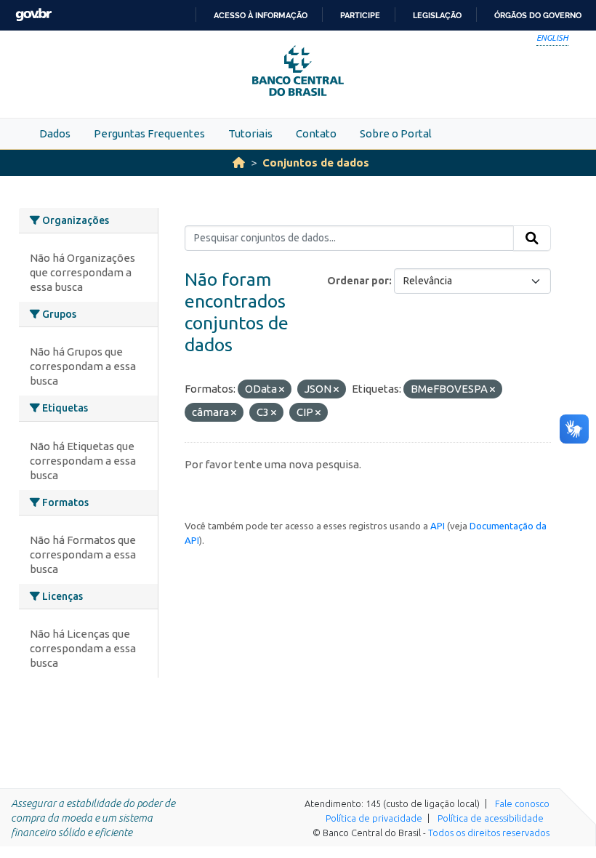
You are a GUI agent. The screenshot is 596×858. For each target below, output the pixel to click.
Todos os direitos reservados (488, 832)
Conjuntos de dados (315, 162)
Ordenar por (358, 280)
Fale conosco (522, 803)
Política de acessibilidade (491, 818)
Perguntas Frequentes (149, 133)
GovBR (33, 15)
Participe (360, 15)
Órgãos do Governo (537, 15)
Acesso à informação (260, 15)
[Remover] (281, 389)
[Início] (239, 162)
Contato (316, 133)
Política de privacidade (374, 818)
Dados (55, 133)
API (437, 526)
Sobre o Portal (396, 133)
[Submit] (532, 238)
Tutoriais (250, 133)
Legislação (437, 15)
